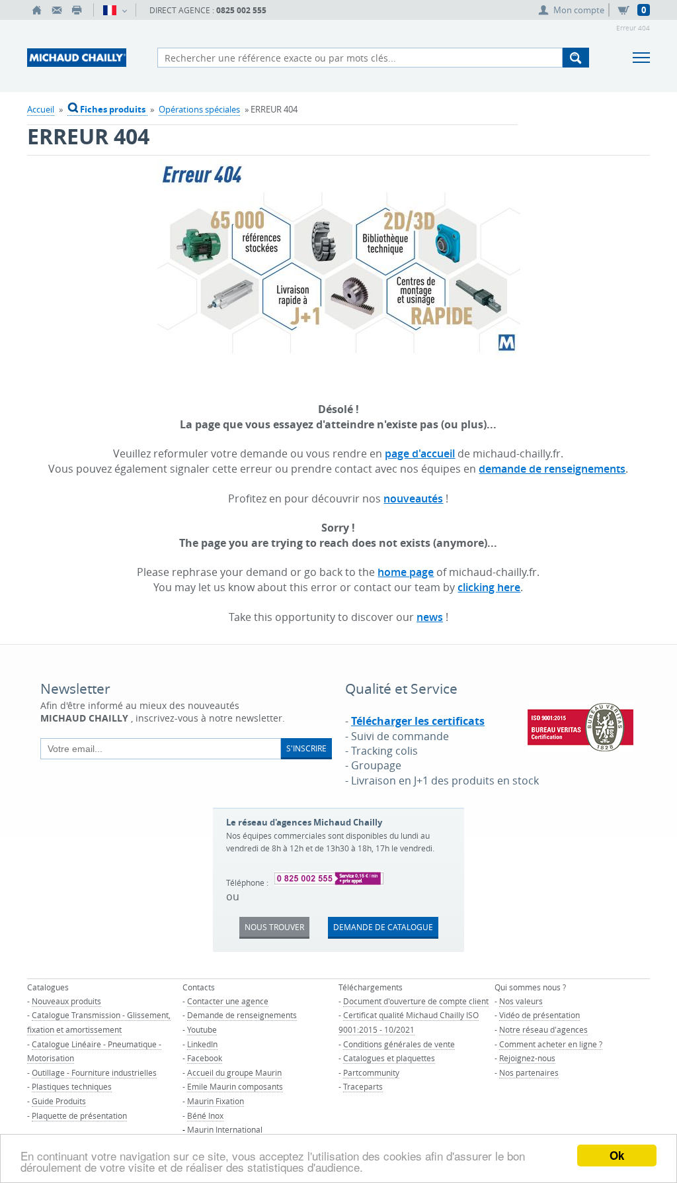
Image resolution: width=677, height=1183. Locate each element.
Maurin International (224, 1129)
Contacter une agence (227, 1001)
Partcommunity (371, 1072)
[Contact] (57, 10)
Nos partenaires (529, 1072)
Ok (617, 1155)
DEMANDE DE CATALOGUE (383, 927)
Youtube (202, 1029)
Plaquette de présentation (79, 1115)
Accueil (40, 109)
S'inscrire (306, 748)
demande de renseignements (552, 468)
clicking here (489, 587)
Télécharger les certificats (418, 721)
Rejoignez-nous (527, 1058)
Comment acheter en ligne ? (550, 1044)
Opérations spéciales (199, 109)
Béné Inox (205, 1115)
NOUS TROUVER (274, 927)
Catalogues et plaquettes (389, 1058)
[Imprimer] (77, 10)
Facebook (204, 1058)
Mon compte (578, 10)
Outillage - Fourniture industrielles (94, 1072)
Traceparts (363, 1086)
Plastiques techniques (72, 1086)
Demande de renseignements (242, 1015)
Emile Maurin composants (235, 1086)
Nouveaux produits (66, 1001)
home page (406, 572)
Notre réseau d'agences (543, 1029)
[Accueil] (37, 10)
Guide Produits (59, 1101)
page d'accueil (420, 453)
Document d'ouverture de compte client (416, 1001)
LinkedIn (202, 1044)
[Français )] (115, 10)
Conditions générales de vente (399, 1044)
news (430, 617)
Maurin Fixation (215, 1101)
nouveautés (413, 498)
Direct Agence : (207, 10)
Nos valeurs (521, 1001)
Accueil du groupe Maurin (234, 1072)
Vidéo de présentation (539, 1015)
